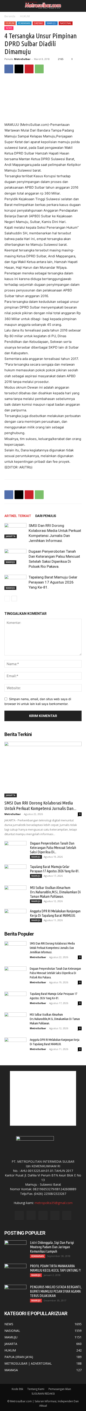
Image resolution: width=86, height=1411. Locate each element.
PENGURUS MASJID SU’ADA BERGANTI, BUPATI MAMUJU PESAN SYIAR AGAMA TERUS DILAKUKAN (55, 1291)
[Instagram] (31, 1215)
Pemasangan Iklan (60, 1389)
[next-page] (14, 598)
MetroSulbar (22, 59)
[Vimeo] (54, 1215)
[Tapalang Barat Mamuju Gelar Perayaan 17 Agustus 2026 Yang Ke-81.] (15, 582)
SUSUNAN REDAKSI (43, 1393)
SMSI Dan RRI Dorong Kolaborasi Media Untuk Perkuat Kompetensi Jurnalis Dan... (40, 805)
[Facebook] (8, 69)
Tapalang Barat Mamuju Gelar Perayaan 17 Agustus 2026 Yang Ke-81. (53, 582)
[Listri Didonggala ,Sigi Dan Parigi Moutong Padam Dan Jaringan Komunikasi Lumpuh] (15, 1248)
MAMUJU (51, 23)
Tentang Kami (35, 1389)
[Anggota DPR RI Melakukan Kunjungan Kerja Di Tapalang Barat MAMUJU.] (15, 916)
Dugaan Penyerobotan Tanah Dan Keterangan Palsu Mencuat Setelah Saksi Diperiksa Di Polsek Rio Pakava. (55, 973)
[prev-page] (7, 598)
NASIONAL (65, 23)
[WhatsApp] (39, 69)
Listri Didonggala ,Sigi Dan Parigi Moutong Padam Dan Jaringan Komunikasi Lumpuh (52, 1247)
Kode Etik (17, 1389)
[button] (7, 6)
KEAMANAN (24, 23)
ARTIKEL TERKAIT (17, 516)
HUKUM (25, 16)
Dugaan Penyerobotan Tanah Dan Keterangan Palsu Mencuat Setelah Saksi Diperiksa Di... (53, 847)
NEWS (9, 28)
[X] (19, 69)
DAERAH (38, 23)
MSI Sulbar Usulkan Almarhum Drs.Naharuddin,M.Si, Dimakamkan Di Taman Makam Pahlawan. (55, 892)
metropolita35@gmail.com (54, 1203)
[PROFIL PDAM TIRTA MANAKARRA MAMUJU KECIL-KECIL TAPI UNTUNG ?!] (15, 1271)
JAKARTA (10, 536)
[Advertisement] (43, 1098)
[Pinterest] (29, 69)
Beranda (9, 16)
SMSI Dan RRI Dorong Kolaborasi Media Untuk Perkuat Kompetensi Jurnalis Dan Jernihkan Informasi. (52, 948)
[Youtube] (66, 1215)
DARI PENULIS (45, 516)
